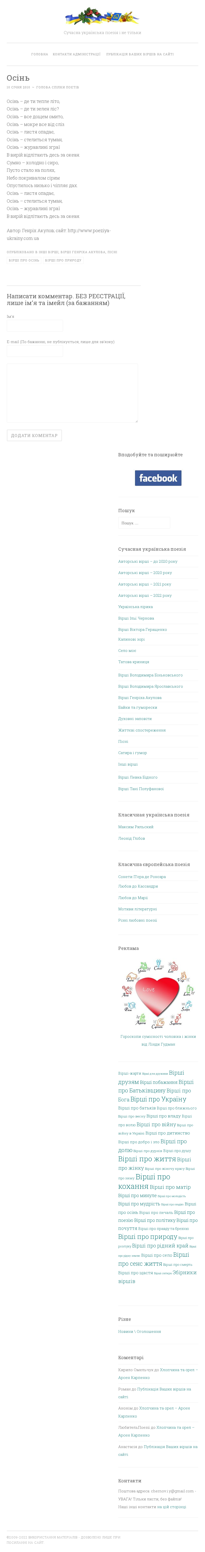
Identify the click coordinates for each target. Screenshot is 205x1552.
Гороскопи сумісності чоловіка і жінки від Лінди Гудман (158, 1040)
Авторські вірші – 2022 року (145, 595)
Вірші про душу (177, 1150)
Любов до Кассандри (138, 886)
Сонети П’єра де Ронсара (142, 876)
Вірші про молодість (172, 1196)
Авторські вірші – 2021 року (144, 584)
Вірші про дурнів (148, 1151)
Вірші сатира (163, 1273)
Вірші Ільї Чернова (136, 618)
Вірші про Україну (158, 1099)
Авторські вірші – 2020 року (145, 572)
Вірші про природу (63, 260)
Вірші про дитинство (168, 1133)
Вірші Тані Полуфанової (141, 788)
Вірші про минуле (137, 1195)
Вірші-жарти (129, 1073)
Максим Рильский (136, 826)
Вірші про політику (155, 1220)
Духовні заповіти (135, 718)
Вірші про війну (156, 1124)
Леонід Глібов (131, 838)
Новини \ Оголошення (139, 1331)
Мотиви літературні (137, 908)
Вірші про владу (163, 1116)
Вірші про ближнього (177, 1108)
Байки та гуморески (137, 707)
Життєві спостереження (142, 730)
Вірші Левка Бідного (138, 777)
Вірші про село (156, 1255)
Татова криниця (133, 661)
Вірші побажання (159, 1082)
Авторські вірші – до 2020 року (148, 561)
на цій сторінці (171, 1506)
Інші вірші (48, 252)
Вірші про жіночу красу (165, 1168)
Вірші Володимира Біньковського (150, 674)
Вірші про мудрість (139, 1204)
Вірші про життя (147, 1158)
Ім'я (10, 316)
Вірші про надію (172, 1204)
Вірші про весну (132, 1116)
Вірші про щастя (135, 1273)
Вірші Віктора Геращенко (142, 629)
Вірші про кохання (144, 1181)
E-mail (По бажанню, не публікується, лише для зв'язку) (60, 341)
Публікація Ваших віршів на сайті (140, 54)
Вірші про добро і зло (139, 1141)
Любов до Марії (133, 897)
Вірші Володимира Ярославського (150, 686)
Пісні (112, 252)
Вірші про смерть (177, 1264)
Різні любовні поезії (137, 920)
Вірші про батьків (137, 1107)
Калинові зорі (131, 639)
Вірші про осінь (24, 260)
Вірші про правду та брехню (163, 1228)
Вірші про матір (170, 1186)
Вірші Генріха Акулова (83, 252)
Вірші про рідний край (160, 1245)
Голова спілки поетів (57, 87)
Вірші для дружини (155, 1073)
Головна (39, 54)
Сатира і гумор (132, 752)
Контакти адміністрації (77, 54)
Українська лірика (135, 606)
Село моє (127, 650)
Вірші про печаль (156, 1212)
